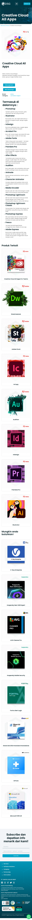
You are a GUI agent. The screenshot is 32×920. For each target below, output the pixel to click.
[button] (16, 3)
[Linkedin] (2, 883)
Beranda (3, 25)
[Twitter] (11, 883)
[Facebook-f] (8, 883)
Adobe (7, 25)
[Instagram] (5, 883)
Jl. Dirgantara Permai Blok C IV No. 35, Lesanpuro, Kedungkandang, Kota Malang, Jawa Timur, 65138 (12, 888)
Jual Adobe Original (15, 95)
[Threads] (14, 883)
